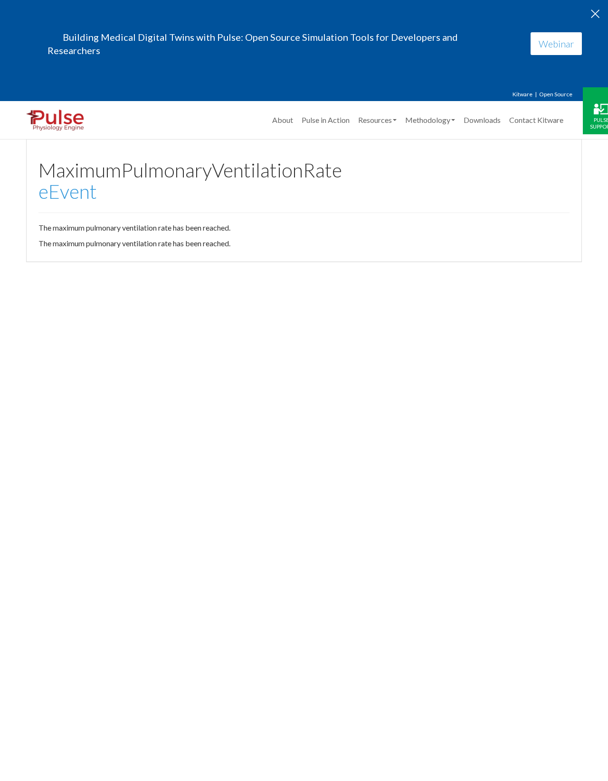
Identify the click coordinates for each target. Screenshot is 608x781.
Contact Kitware (536, 119)
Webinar (556, 43)
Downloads (482, 119)
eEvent (67, 191)
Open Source (555, 94)
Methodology (427, 119)
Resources (375, 119)
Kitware (522, 94)
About (282, 119)
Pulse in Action (326, 119)
